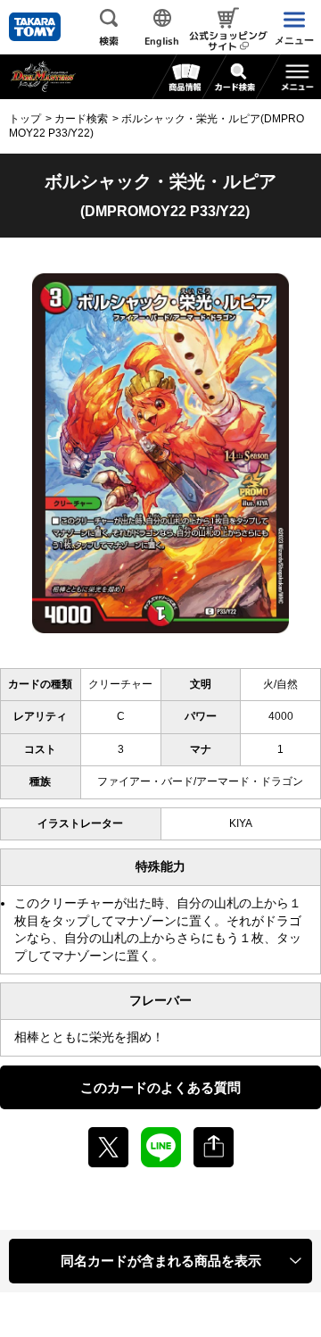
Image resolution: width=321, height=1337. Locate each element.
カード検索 (81, 119)
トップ (25, 119)
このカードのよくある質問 (160, 1087)
